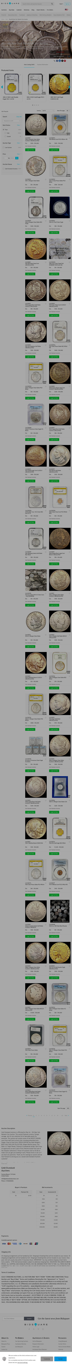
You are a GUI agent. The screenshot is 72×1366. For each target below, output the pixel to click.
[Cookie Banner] (36, 1359)
